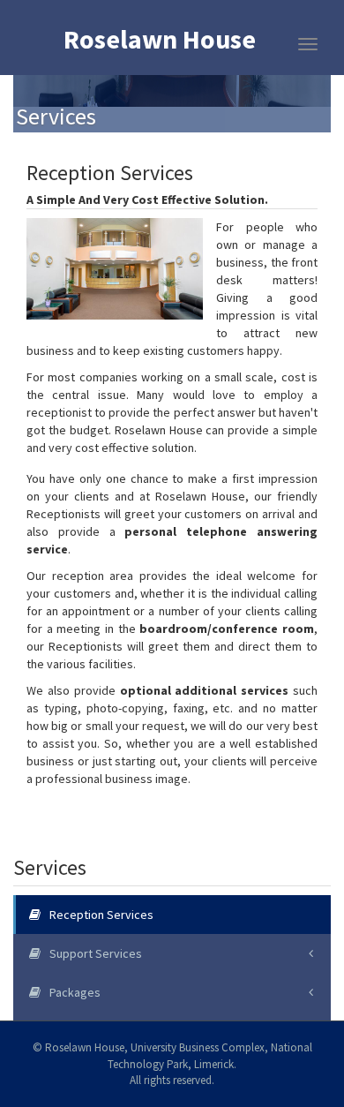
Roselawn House (160, 41)
